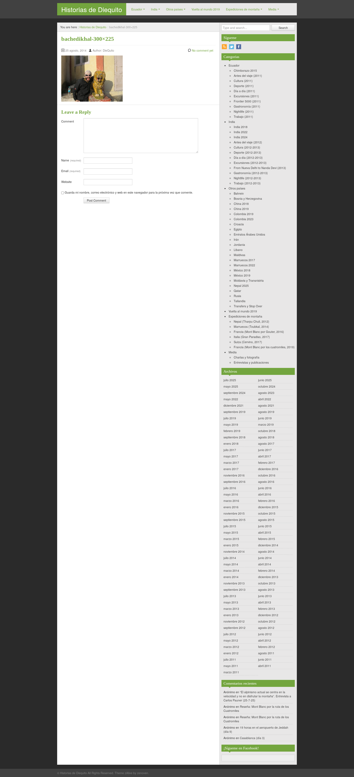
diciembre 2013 (268, 577)
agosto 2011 (266, 653)
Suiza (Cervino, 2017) (248, 342)
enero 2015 (231, 545)
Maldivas (239, 255)
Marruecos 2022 (244, 265)
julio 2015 (230, 526)
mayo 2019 (231, 424)
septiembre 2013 (234, 590)
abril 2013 (264, 602)
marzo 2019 (266, 424)
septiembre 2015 (234, 520)
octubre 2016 (266, 475)
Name (71, 160)
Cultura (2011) (243, 81)
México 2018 (242, 270)
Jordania (239, 245)
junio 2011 (265, 659)
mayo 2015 (231, 532)
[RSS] (224, 46)
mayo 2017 (231, 456)
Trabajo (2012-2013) (247, 183)
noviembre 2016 (234, 475)
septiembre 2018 (234, 437)
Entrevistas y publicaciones (251, 362)
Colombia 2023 (243, 219)
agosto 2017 (266, 443)
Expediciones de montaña (243, 9)
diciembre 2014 (268, 545)
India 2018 (240, 127)
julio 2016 (230, 488)
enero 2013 (231, 615)
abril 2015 (264, 532)
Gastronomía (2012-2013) (251, 173)
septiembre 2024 (234, 393)
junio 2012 (265, 634)
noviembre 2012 (234, 621)
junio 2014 (265, 558)
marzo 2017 (231, 463)
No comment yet (202, 50)
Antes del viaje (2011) (248, 76)
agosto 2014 (266, 551)
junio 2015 (265, 526)
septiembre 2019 (234, 412)
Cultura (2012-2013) (247, 147)
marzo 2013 (231, 609)
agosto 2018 (266, 437)
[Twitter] (231, 46)
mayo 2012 (231, 640)
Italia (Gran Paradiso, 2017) (252, 337)
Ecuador (136, 9)
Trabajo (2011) (243, 117)
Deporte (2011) (244, 86)
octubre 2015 (266, 513)
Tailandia (239, 301)
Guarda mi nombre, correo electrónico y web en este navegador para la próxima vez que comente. (129, 192)
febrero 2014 (266, 570)
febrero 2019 (232, 431)
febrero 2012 (266, 647)
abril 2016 (264, 494)
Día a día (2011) (244, 91)
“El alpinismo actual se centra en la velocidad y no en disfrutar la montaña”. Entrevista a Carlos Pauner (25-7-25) (257, 696)
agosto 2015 (266, 520)
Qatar (237, 291)
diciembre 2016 (268, 469)
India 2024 (240, 137)
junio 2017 (265, 450)
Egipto (238, 229)
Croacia (239, 224)
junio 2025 (265, 380)
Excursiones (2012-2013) (250, 163)
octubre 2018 (266, 431)
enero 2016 (231, 507)
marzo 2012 (231, 647)
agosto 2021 (266, 405)
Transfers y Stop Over (248, 306)
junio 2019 (265, 418)
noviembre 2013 (234, 583)
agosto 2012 (266, 628)
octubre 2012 (266, 621)
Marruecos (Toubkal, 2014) (251, 326)
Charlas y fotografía (246, 357)
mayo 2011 (231, 666)
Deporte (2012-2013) (247, 152)
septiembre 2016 (234, 482)
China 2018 (241, 204)
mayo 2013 (231, 602)
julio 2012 (230, 634)
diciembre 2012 (268, 615)
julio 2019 (230, 418)
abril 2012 (264, 640)
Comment (67, 121)
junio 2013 (265, 596)
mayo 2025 (231, 386)
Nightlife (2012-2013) (247, 178)
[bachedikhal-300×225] (92, 78)
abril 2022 (264, 399)
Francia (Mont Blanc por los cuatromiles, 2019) (264, 347)
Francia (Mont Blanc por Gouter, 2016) (259, 332)
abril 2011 (264, 666)
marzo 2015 (231, 539)
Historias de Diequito (91, 9)
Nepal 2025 (241, 286)
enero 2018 (231, 443)
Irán (236, 239)
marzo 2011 (231, 672)
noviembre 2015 (234, 513)
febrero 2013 (266, 609)
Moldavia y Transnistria (249, 280)
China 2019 (241, 209)
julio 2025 (230, 380)
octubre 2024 (266, 386)
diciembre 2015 (268, 507)
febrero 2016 (266, 501)
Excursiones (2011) (246, 96)
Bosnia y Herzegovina (248, 198)
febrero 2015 (266, 539)
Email (71, 171)
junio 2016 (265, 488)
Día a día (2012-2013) (248, 157)
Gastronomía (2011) (247, 106)
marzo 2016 (231, 501)
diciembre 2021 (234, 405)
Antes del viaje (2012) (248, 142)
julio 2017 (230, 450)
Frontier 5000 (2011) (247, 101)
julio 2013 (230, 596)
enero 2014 (231, 577)
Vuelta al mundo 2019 (206, 9)
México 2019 (242, 275)
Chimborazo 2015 (245, 70)
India (154, 9)
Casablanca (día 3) (252, 738)
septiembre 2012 (234, 628)
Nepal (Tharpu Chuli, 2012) (251, 321)
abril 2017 (264, 456)
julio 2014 (230, 558)
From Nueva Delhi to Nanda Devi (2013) (260, 168)
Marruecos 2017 (244, 260)
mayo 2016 (231, 494)
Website (66, 182)
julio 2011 (230, 659)
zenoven (142, 773)
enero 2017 (231, 469)
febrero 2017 (266, 463)
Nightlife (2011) (244, 111)
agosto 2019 (266, 412)
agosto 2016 (266, 482)
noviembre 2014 (234, 551)
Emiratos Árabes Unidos (249, 234)
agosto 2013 (266, 590)
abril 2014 (264, 564)
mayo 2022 (231, 399)
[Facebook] (238, 46)
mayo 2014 (231, 564)
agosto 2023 (266, 393)
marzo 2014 (231, 570)
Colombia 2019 (243, 214)
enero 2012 (231, 653)
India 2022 (240, 132)
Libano (238, 250)
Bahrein (239, 193)
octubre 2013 (266, 583)
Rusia (237, 296)
